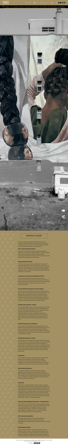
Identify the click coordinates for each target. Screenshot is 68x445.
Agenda (36, 2)
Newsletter (29, 2)
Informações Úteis (45, 2)
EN (53, 2)
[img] (34, 119)
